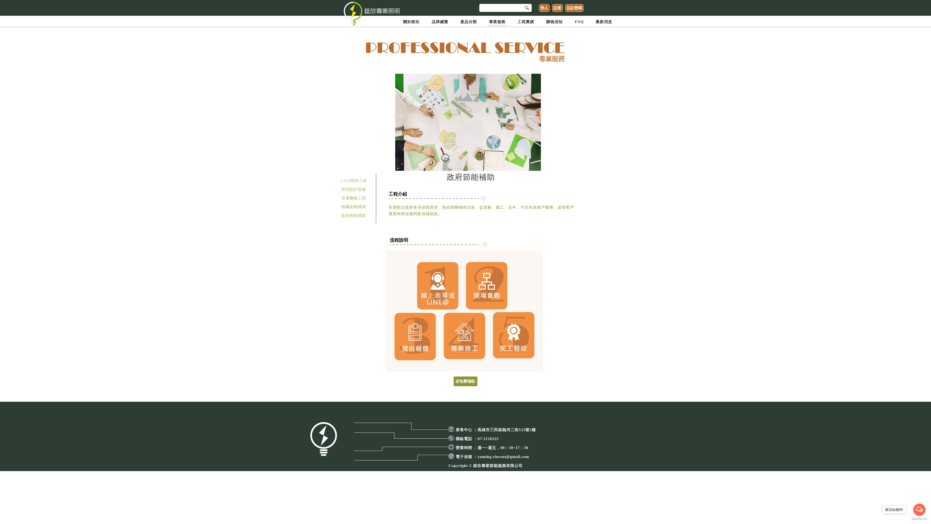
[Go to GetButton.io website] (919, 519)
